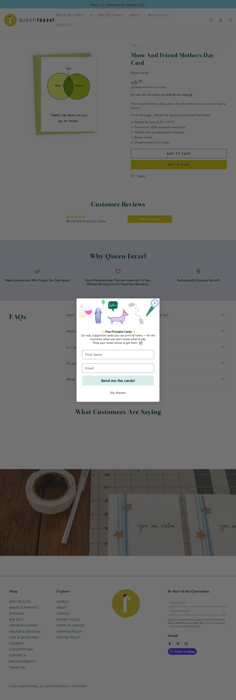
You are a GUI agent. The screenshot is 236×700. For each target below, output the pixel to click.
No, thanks (118, 393)
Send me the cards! (118, 380)
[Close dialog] (155, 303)
